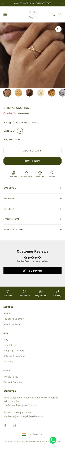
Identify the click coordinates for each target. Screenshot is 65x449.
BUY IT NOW (32, 161)
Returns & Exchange (14, 356)
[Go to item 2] (18, 93)
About (6, 313)
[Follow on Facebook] (5, 425)
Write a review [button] (32, 270)
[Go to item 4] (40, 93)
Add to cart (32, 150)
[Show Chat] (54, 440)
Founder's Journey (13, 318)
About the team (11, 324)
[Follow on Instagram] (14, 425)
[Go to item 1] (7, 93)
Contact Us (9, 345)
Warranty (8, 361)
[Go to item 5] (51, 93)
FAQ (5, 339)
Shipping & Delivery (13, 350)
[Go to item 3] (29, 93)
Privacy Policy (10, 376)
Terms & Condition (13, 382)
